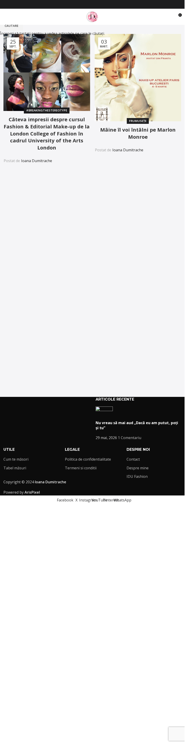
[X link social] (84, 4)
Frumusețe (138, 121)
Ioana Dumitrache (36, 160)
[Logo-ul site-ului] (92, 16)
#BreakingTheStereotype (46, 110)
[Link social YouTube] (95, 4)
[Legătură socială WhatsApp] (106, 4)
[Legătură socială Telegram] (85, 158)
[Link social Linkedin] (74, 158)
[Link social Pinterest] (100, 4)
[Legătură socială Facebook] (78, 4)
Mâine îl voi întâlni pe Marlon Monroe (138, 133)
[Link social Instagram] (89, 4)
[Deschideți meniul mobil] (5, 16)
